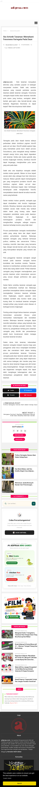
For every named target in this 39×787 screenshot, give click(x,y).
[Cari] (34, 504)
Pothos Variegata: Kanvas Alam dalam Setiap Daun (20, 404)
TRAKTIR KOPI (19, 439)
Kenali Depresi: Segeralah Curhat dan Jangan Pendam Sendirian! (26, 680)
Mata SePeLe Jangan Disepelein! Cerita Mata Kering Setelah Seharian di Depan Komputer (26, 669)
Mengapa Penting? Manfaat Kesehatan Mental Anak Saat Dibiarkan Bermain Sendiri (19, 415)
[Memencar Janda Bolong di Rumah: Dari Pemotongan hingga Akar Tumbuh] (8, 487)
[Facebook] (13, 430)
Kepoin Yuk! (13, 703)
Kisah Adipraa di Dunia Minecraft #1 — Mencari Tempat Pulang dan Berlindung (26, 646)
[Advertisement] (20, 15)
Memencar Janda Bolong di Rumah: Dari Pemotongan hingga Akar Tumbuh (24, 484)
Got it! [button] (19, 783)
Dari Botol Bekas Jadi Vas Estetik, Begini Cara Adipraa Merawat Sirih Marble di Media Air (25, 470)
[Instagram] (21, 430)
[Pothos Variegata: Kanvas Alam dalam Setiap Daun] (8, 459)
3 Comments (25, 44)
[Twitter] (17, 430)
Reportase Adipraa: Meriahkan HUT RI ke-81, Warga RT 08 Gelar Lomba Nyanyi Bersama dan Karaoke (26, 658)
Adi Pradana (17, 427)
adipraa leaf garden (14, 47)
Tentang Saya (19, 435)
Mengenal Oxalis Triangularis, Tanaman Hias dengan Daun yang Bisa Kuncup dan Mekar (26, 635)
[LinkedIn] (25, 430)
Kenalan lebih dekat (14, 751)
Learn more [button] (7, 778)
